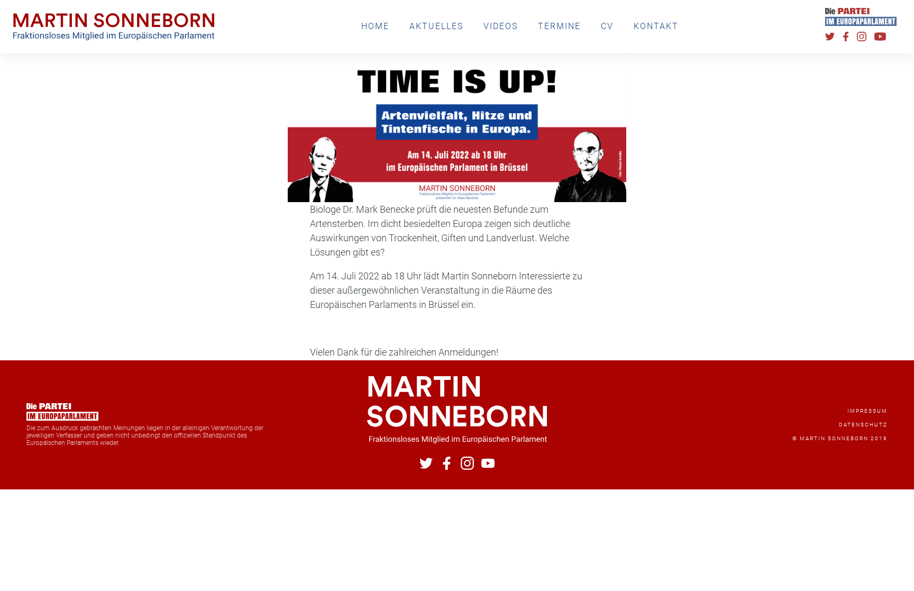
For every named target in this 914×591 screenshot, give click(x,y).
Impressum (867, 411)
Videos (500, 26)
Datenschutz (863, 425)
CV (607, 26)
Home (375, 26)
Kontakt (656, 26)
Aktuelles (436, 26)
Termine (559, 26)
